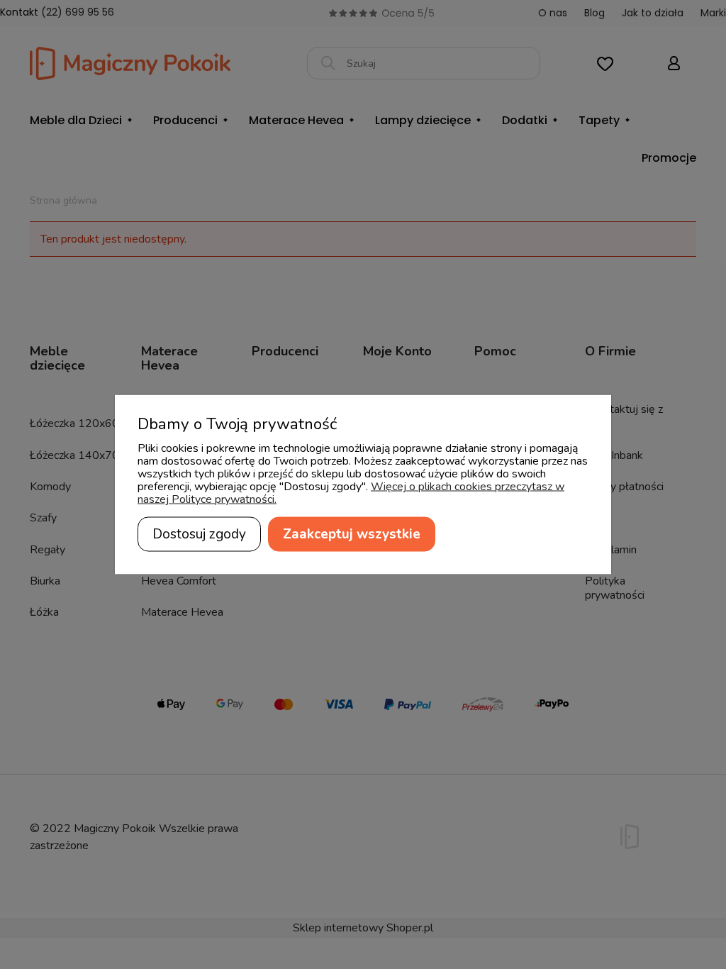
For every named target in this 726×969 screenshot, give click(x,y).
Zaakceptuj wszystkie (351, 534)
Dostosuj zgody (199, 534)
